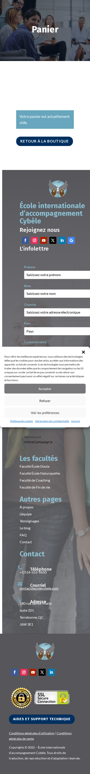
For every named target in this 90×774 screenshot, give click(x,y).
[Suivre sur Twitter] (52, 240)
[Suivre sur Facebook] (25, 240)
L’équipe (26, 514)
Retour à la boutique (44, 141)
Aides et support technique (42, 719)
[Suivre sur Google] (71, 240)
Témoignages (29, 521)
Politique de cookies (21, 421)
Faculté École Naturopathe (40, 473)
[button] (83, 352)
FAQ (23, 535)
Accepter (45, 388)
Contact (26, 542)
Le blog (25, 528)
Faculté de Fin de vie (35, 487)
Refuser (45, 400)
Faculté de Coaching (35, 480)
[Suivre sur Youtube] (43, 240)
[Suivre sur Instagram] (34, 240)
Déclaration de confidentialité (52, 421)
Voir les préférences (45, 412)
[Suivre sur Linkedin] (62, 240)
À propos (26, 507)
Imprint (75, 421)
